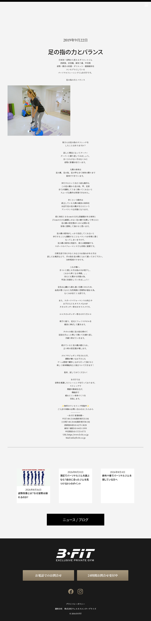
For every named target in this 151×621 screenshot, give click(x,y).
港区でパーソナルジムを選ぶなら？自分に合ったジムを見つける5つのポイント (74, 479)
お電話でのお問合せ (48, 575)
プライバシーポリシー (75, 604)
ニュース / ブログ (75, 519)
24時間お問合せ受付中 (103, 575)
